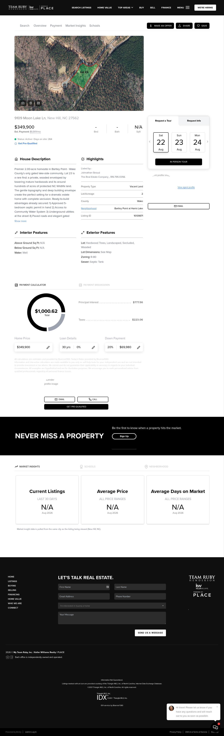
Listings (12, 581)
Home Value (104, 7)
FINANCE (166, 7)
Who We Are (15, 603)
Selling (12, 590)
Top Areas (124, 7)
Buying (12, 585)
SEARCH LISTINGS (81, 7)
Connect (13, 608)
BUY (141, 7)
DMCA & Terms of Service (196, 732)
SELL (152, 7)
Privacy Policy (175, 732)
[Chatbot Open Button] (215, 727)
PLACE (61, 652)
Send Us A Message (150, 633)
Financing (14, 594)
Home (11, 576)
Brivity (18, 732)
